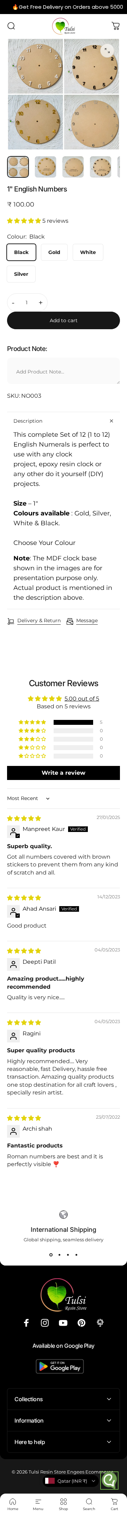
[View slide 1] (51, 1255)
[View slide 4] (76, 1255)
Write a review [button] (63, 772)
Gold (54, 252)
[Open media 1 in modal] (107, 51)
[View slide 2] (59, 1255)
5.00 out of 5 (82, 698)
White (88, 252)
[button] (24, 220)
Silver (21, 274)
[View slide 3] (68, 1255)
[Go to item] (18, 167)
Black (21, 252)
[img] (24, 818)
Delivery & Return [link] (39, 621)
